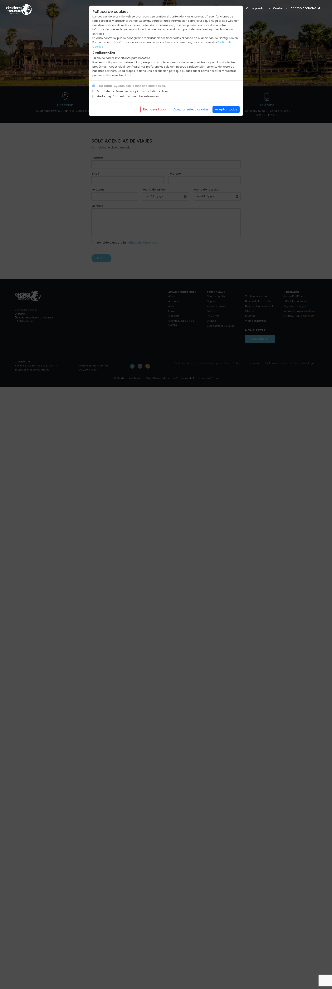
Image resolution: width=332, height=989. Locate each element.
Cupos (215, 8)
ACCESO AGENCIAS (303, 8)
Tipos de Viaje (233, 8)
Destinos (173, 8)
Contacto (280, 8)
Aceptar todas (226, 109)
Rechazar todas (155, 109)
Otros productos (258, 8)
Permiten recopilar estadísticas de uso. (133, 91)
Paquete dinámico (195, 8)
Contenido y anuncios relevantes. (128, 96)
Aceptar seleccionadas (190, 109)
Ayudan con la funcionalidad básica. (131, 86)
